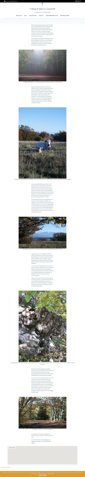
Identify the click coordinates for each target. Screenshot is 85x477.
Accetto (40, 475)
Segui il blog (19, 15)
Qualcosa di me (32, 15)
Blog (25, 15)
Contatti (41, 15)
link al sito (40, 435)
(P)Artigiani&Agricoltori (52, 15)
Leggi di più (45, 475)
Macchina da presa (64, 15)
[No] (83, 474)
